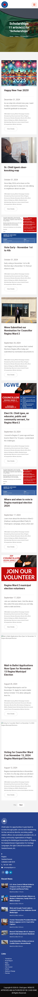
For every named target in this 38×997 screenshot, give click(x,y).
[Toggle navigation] (34, 4)
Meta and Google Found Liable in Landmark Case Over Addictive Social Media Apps (23, 910)
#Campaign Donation (24, 114)
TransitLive (8, 958)
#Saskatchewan (23, 120)
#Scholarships (7, 122)
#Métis (17, 120)
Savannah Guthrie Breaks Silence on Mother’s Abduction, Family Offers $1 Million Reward (23, 898)
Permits (7, 973)
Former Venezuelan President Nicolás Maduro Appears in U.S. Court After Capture (23, 922)
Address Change (10, 971)
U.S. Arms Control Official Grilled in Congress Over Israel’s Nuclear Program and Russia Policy (22, 887)
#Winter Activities (17, 124)
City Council (8, 967)
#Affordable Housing (9, 114)
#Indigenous (11, 120)
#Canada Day (7, 116)
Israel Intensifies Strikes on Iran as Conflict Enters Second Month (22, 942)
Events (7, 969)
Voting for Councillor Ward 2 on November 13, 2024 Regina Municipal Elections (18, 755)
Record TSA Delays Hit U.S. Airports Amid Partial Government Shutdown (22, 933)
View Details (10, 129)
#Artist (16, 114)
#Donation (17, 118)
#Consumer (7, 118)
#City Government (15, 116)
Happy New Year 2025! (16, 90)
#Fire (26, 118)
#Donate (12, 118)
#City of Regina (24, 116)
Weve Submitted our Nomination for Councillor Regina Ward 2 (18, 330)
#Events (23, 118)
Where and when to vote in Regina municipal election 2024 (18, 502)
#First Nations (20, 705)
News (17, 36)
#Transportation (8, 124)
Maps (6, 963)
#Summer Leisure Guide (18, 122)
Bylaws (7, 965)
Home (11, 36)
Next (21, 805)
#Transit (26, 122)
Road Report (9, 961)
